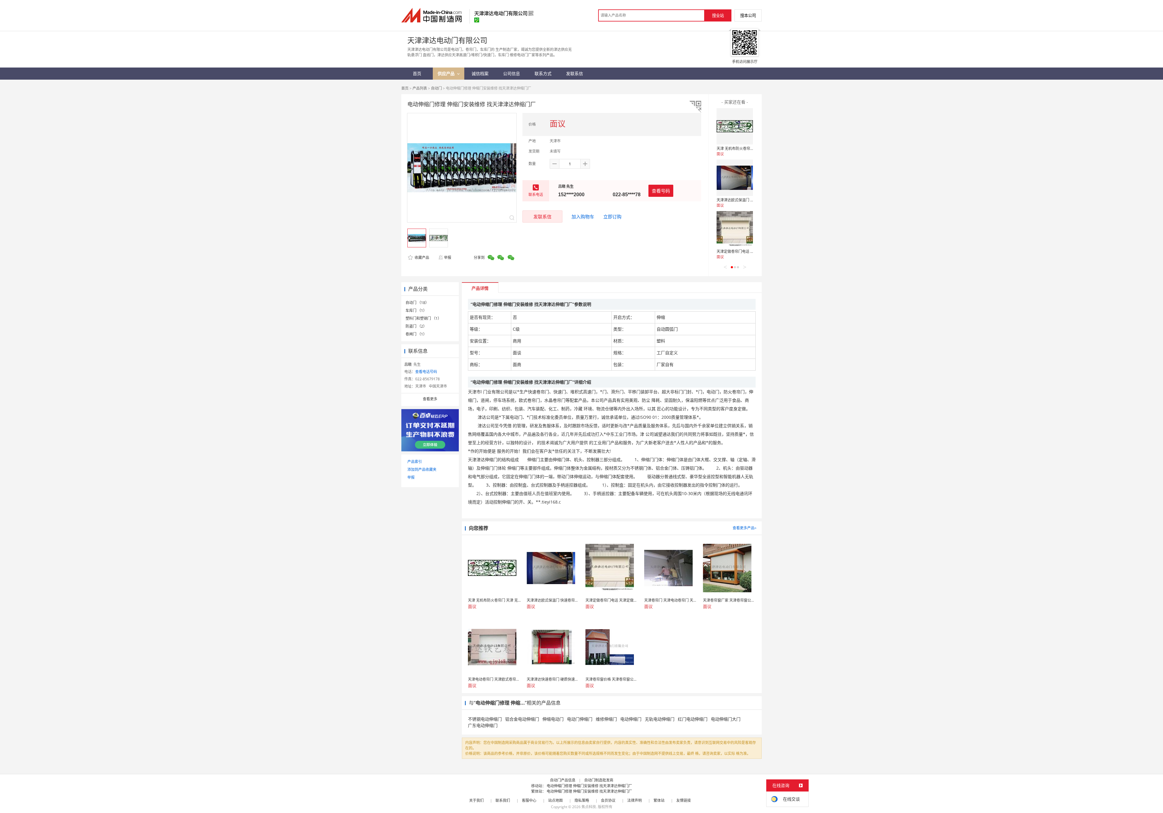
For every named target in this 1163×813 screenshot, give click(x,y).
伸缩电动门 (553, 719)
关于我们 (476, 800)
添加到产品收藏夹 (421, 469)
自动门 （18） (417, 302)
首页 (405, 88)
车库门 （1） (416, 310)
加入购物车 (583, 216)
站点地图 (555, 800)
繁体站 (659, 800)
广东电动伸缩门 (483, 725)
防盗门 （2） (416, 326)
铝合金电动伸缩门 (522, 719)
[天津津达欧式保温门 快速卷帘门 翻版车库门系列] (735, 178)
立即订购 (612, 216)
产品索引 (414, 461)
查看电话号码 (426, 371)
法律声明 (634, 800)
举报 (447, 257)
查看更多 (430, 399)
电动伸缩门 (630, 719)
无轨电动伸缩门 (659, 719)
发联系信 (542, 216)
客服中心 (529, 800)
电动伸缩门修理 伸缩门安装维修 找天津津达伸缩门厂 (589, 785)
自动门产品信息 (562, 780)
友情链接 (683, 800)
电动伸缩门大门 (726, 719)
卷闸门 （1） (416, 334)
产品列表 (420, 88)
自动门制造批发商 (598, 780)
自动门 (436, 88)
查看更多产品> (745, 527)
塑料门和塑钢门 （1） (423, 318)
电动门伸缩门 (579, 719)
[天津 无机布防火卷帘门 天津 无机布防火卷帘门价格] (735, 126)
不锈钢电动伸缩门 (485, 719)
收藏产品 (421, 257)
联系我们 (502, 800)
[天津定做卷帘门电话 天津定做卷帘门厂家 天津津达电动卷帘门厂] (735, 229)
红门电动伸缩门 (692, 719)
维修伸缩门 (606, 719)
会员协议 (608, 800)
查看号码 (661, 191)
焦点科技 (589, 806)
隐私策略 (582, 800)
